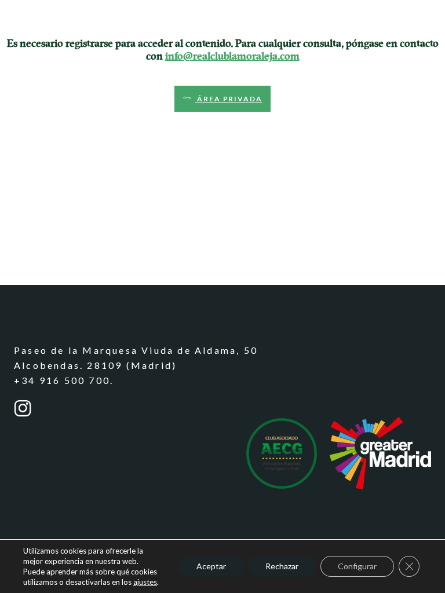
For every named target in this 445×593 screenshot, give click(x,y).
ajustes (145, 582)
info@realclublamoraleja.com (232, 56)
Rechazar (281, 566)
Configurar (357, 566)
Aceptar (211, 566)
